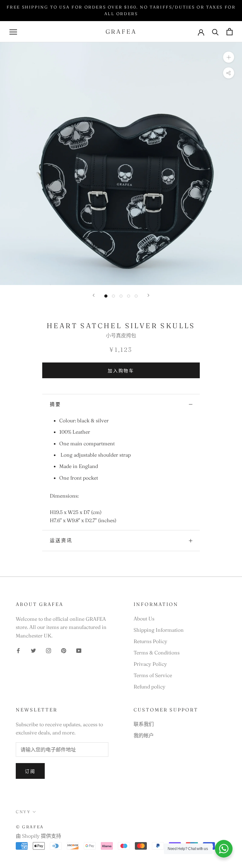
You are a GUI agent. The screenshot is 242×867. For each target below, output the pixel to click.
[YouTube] (78, 650)
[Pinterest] (63, 650)
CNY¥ (23, 811)
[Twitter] (33, 650)
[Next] (148, 295)
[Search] (215, 31)
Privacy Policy (150, 664)
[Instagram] (48, 650)
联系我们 (144, 724)
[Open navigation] (13, 32)
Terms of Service (153, 675)
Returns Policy (150, 641)
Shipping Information (159, 630)
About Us (144, 618)
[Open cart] (230, 31)
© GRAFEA (30, 826)
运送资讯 (61, 540)
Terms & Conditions (157, 652)
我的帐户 (144, 735)
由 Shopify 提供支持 (38, 836)
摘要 (55, 404)
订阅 (30, 771)
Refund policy (149, 686)
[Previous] (94, 295)
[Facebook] (18, 650)
